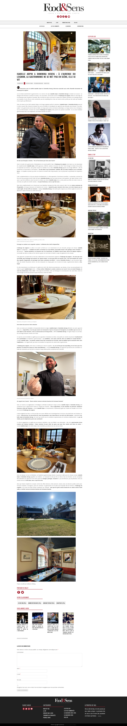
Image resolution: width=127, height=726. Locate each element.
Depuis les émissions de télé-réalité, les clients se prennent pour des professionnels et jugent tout (98, 120)
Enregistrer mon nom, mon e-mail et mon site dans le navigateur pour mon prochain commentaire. (40, 687)
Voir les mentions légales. (70, 724)
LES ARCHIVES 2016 (68, 715)
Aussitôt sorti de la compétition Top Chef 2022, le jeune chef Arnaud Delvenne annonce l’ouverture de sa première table (52, 628)
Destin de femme (29, 83)
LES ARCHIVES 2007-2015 (70, 713)
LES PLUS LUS (41, 26)
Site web (19, 680)
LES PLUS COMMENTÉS (55, 26)
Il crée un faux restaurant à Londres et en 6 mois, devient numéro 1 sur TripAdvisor (98, 228)
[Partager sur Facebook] (18, 593)
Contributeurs (80, 26)
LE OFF (57, 22)
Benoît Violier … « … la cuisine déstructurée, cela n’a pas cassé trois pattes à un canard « (98, 73)
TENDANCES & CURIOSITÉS (49, 715)
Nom (18, 668)
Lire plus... (100, 716)
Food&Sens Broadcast (38, 83)
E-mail (19, 674)
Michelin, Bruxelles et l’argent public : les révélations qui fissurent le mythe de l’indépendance (22, 627)
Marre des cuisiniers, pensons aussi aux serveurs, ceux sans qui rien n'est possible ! (98, 180)
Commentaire (20, 652)
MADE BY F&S (49, 22)
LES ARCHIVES (68, 26)
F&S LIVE (75, 22)
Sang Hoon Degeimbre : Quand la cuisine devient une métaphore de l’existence (37, 627)
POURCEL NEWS (46, 717)
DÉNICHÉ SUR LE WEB (66, 22)
